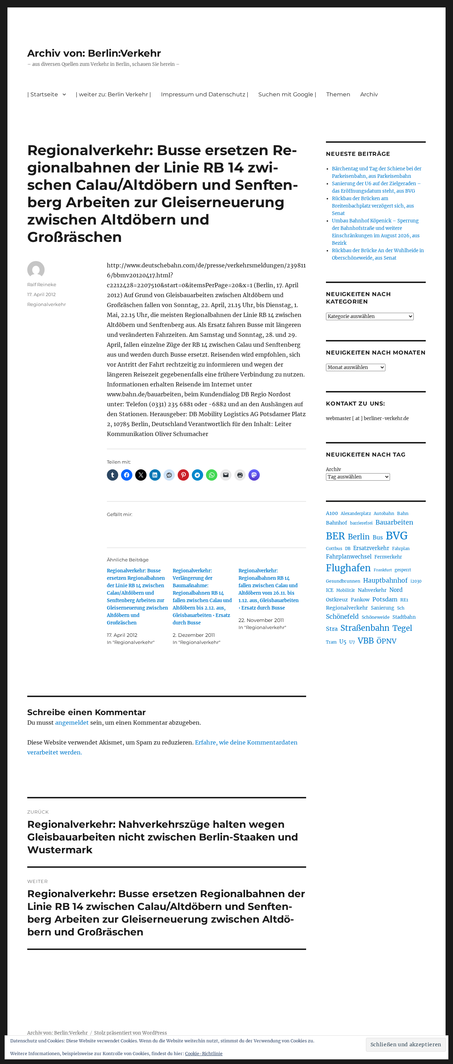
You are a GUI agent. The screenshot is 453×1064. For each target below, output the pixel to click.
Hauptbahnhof (385, 580)
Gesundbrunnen (343, 581)
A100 (332, 513)
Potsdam (384, 599)
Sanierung (382, 608)
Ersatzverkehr (371, 548)
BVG (397, 535)
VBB (366, 641)
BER (335, 536)
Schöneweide (376, 617)
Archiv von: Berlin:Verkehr (94, 53)
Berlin (359, 537)
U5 (342, 642)
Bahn (402, 513)
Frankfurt (383, 570)
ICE (329, 590)
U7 (352, 642)
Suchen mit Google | (287, 94)
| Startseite (42, 94)
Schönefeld (342, 617)
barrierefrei (361, 523)
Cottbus (334, 548)
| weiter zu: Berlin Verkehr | (113, 94)
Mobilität (345, 590)
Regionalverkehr (46, 304)
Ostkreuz (337, 599)
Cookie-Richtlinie (204, 1053)
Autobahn (384, 513)
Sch (401, 608)
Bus (378, 537)
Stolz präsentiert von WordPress (130, 1033)
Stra (332, 628)
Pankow (360, 600)
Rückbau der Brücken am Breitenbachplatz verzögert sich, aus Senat (373, 206)
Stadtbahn (404, 617)
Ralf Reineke (41, 284)
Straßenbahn (365, 628)
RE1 (404, 599)
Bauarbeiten (394, 522)
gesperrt (403, 569)
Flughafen (348, 568)
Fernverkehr (388, 557)
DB (347, 548)
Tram (331, 642)
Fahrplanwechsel (349, 556)
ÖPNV (386, 641)
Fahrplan (400, 548)
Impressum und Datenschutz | (204, 94)
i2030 (416, 581)
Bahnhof (336, 523)
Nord (396, 590)
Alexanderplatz (356, 513)
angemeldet (72, 722)
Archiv (333, 469)
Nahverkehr (372, 590)
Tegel (402, 628)
